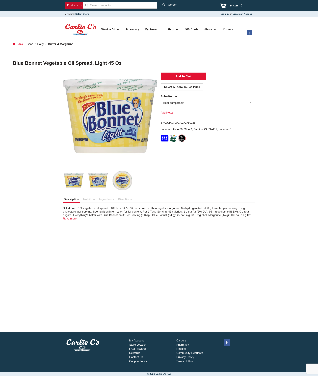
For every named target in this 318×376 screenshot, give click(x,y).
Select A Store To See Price (182, 87)
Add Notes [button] (167, 112)
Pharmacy (182, 344)
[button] (73, 180)
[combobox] (74, 5)
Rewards (134, 353)
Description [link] (71, 199)
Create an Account (243, 14)
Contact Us (136, 357)
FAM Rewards (138, 348)
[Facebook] (249, 34)
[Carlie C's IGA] (81, 29)
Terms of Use (184, 361)
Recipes (181, 348)
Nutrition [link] (89, 199)
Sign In (225, 14)
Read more (70, 218)
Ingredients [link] (106, 199)
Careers (181, 340)
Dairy (40, 44)
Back (19, 44)
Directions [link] (125, 199)
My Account (136, 340)
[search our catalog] (86, 5)
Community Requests (189, 353)
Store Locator (137, 344)
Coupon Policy (138, 361)
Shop (30, 44)
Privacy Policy (185, 357)
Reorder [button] (172, 4)
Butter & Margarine (60, 44)
